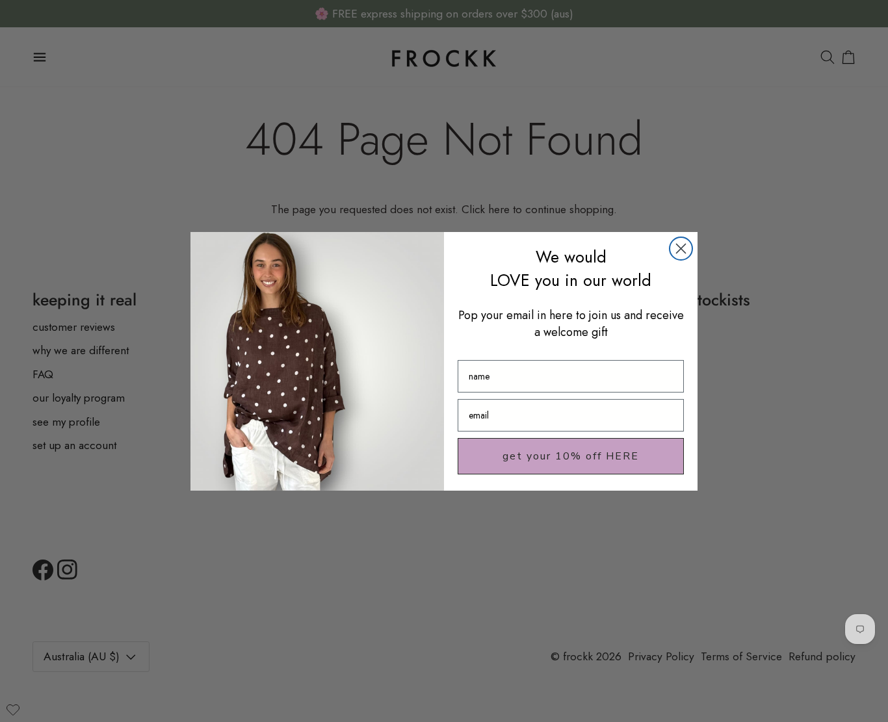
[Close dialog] (681, 248)
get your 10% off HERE (571, 456)
